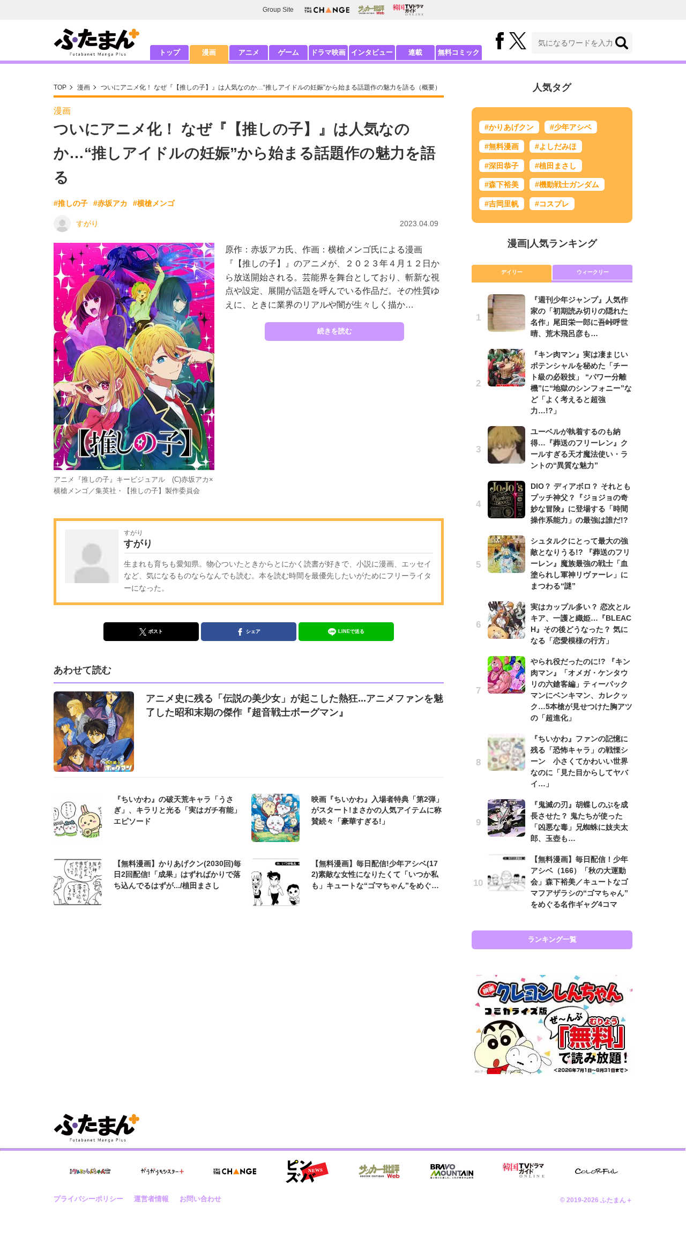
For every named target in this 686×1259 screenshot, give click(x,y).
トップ (169, 52)
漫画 (209, 52)
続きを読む (334, 331)
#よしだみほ (556, 146)
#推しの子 (71, 203)
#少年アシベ (571, 127)
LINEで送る (351, 631)
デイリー (512, 272)
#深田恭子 (501, 165)
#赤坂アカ (110, 203)
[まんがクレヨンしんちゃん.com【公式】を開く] (90, 1171)
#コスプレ (552, 203)
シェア (253, 631)
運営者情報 (151, 1199)
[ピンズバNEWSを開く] (307, 1171)
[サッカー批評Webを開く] (371, 9)
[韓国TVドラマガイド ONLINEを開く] (408, 10)
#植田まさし (556, 165)
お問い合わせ (200, 1199)
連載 (415, 52)
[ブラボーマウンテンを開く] (451, 1171)
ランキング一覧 (552, 939)
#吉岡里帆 (501, 203)
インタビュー (372, 52)
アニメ (248, 52)
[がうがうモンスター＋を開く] (162, 1171)
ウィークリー (593, 272)
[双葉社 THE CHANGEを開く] (326, 10)
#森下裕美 (501, 184)
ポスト (155, 631)
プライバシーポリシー (88, 1199)
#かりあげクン (509, 127)
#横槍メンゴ (154, 203)
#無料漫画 (501, 146)
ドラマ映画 (328, 52)
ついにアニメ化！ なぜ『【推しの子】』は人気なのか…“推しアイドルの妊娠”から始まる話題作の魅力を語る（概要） (271, 87)
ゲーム (288, 52)
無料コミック (459, 52)
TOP (60, 87)
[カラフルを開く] (596, 1171)
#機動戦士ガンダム (567, 184)
